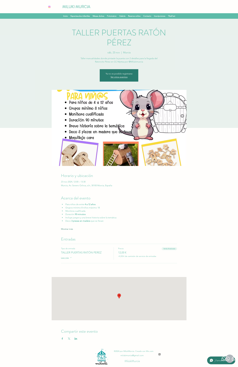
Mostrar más (67, 229)
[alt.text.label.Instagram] (159, 354)
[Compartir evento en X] (69, 339)
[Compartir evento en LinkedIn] (76, 339)
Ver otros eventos (119, 77)
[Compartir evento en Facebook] (62, 339)
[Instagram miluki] (49, 7)
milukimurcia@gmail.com (132, 355)
